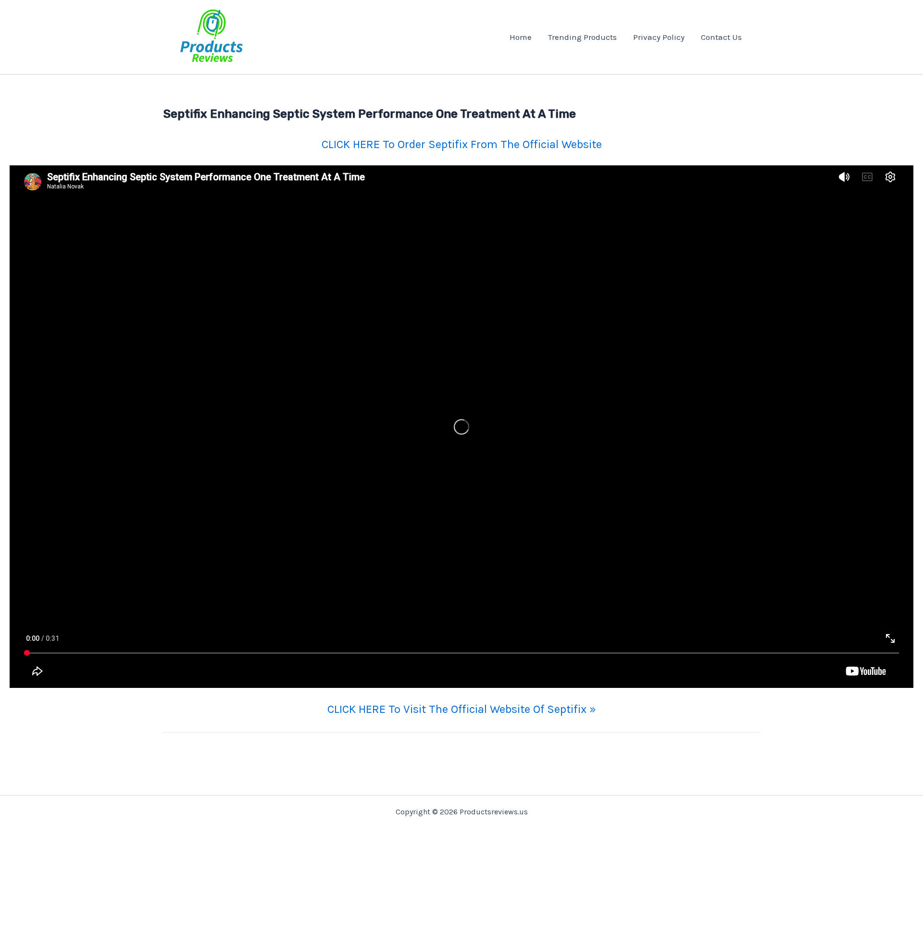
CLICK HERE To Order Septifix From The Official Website (462, 144)
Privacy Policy (659, 37)
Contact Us (721, 37)
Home (521, 37)
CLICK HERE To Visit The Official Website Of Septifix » (461, 709)
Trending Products (582, 37)
